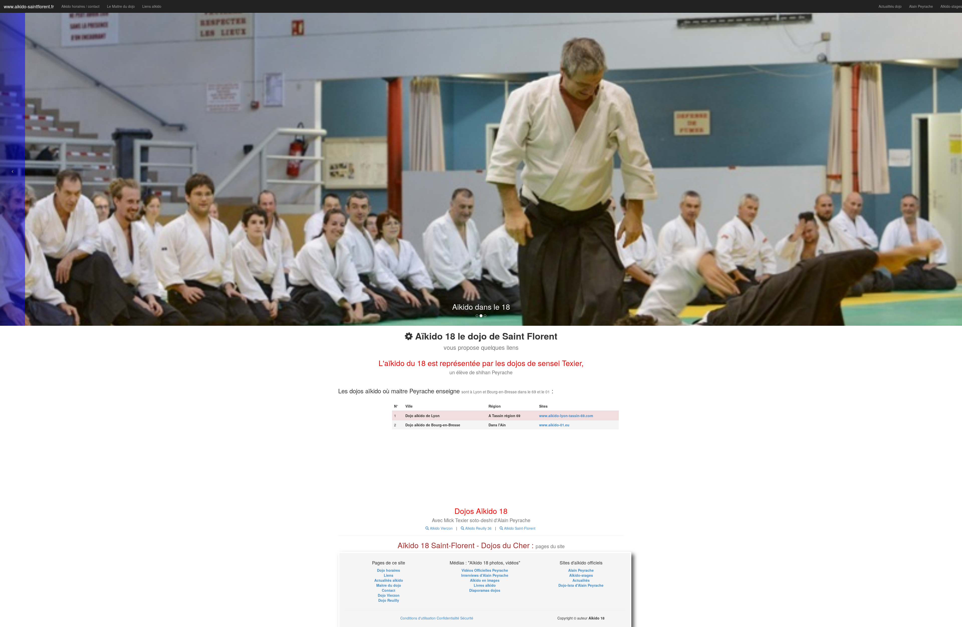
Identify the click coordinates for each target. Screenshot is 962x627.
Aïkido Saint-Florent (519, 528)
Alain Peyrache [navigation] (921, 6)
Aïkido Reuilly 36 (478, 528)
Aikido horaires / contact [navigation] (80, 6)
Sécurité (466, 617)
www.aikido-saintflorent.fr (29, 6)
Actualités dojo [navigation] (890, 6)
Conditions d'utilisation (418, 617)
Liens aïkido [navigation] (151, 6)
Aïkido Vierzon (441, 528)
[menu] (484, 570)
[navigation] (388, 570)
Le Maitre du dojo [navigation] (121, 6)
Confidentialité (448, 617)
